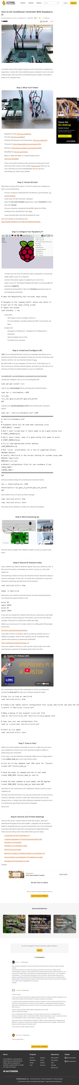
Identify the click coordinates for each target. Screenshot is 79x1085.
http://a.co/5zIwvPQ (40, 140)
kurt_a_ (18, 962)
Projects (23, 3)
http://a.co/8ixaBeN (11, 159)
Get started (54, 1060)
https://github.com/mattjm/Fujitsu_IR (15, 643)
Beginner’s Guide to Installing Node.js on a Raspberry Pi (24, 853)
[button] (51, 21)
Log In (66, 3)
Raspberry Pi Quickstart (13, 842)
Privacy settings (58, 1079)
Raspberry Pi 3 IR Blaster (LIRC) (15, 846)
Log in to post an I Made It (39, 896)
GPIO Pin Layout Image (12, 849)
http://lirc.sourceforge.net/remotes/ (14, 630)
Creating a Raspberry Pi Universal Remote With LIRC (23, 839)
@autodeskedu (71, 1061)
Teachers (39, 3)
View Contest (63, 874)
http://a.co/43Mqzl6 (24, 134)
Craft (31, 1065)
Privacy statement (46, 1079)
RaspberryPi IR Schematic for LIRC (16, 861)
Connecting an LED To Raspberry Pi (17, 835)
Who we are (54, 1068)
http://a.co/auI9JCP (18, 137)
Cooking (42, 1058)
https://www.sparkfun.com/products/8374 (26, 148)
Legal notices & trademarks (54, 1081)
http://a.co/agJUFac (21, 152)
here (30, 211)
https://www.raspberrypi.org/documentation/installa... (21, 222)
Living (42, 1060)
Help (52, 1063)
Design (32, 1063)
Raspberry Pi (22, 18)
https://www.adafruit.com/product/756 (27, 144)
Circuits (14, 18)
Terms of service (35, 1079)
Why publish (54, 1058)
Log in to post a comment (39, 1046)
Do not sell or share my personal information (32, 1081)
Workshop (32, 1060)
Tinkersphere (35, 166)
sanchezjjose (7, 18)
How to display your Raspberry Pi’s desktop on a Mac (23, 857)
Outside (42, 1063)
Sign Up (73, 3)
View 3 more (45, 542)
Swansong (19, 1035)
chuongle (18, 990)
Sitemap (53, 1065)
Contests (30, 3)
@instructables (71, 1058)
